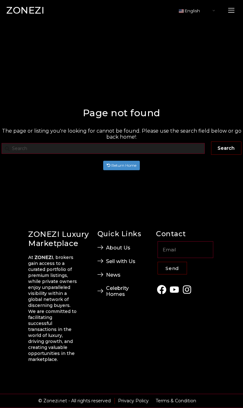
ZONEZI (25, 10)
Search (226, 148)
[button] (231, 10)
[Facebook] (161, 289)
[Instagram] (187, 289)
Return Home (123, 165)
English (192, 10)
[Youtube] (174, 289)
